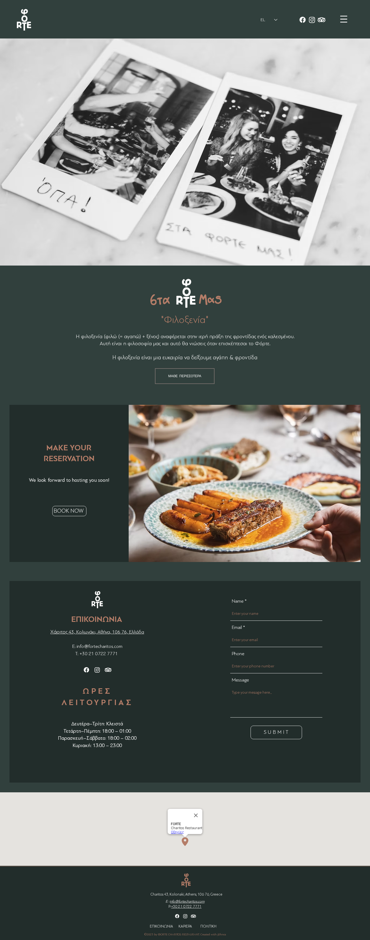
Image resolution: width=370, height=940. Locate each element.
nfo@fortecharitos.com (187, 901)
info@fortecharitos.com (99, 646)
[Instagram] (312, 20)
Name (238, 601)
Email (237, 627)
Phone (238, 653)
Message (240, 679)
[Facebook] (302, 20)
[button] (343, 19)
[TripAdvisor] (321, 20)
